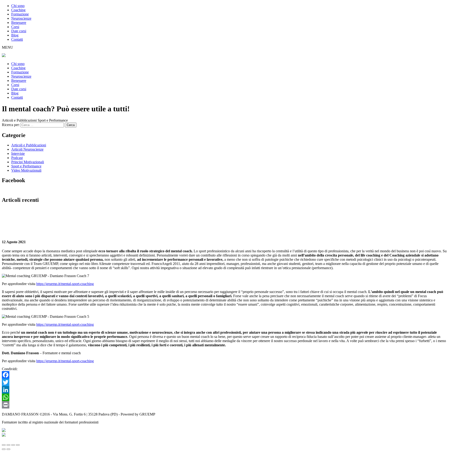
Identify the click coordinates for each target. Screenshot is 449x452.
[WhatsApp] (224, 397)
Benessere (18, 23)
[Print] (224, 405)
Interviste (18, 153)
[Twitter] (224, 382)
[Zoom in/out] (18, 445)
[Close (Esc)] (4, 445)
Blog (14, 35)
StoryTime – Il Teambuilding (30, 214)
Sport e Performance (26, 166)
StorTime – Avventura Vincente (213, 214)
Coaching (18, 10)
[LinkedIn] (224, 390)
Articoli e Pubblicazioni (28, 145)
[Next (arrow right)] (8, 449)
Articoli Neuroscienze (27, 149)
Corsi (15, 27)
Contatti (17, 39)
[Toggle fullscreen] (13, 445)
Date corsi (18, 31)
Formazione (20, 14)
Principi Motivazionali (27, 162)
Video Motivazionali (26, 170)
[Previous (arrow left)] (4, 449)
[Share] (8, 445)
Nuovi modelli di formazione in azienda (95, 214)
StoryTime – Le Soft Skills (158, 214)
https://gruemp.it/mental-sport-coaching (65, 284)
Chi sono (18, 6)
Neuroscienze (21, 18)
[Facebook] (224, 375)
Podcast (17, 158)
